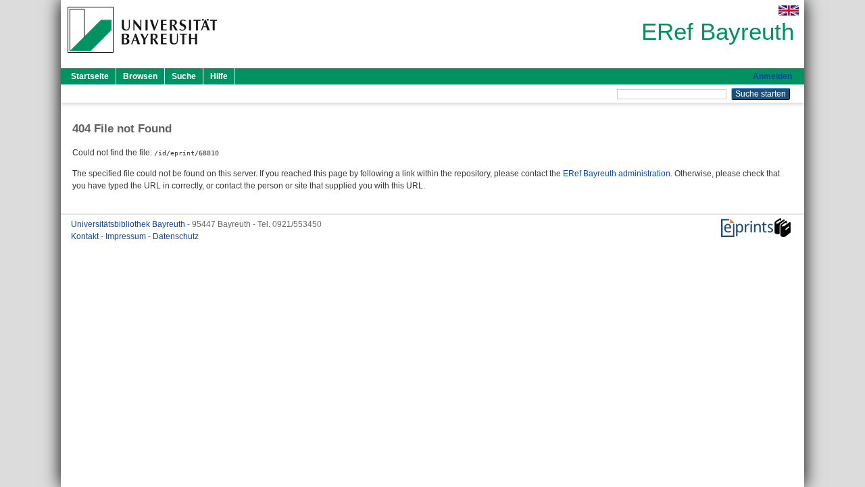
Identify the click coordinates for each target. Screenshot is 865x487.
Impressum (126, 236)
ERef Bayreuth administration (616, 173)
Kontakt (86, 236)
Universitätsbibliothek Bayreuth (129, 224)
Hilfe (219, 76)
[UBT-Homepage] (142, 56)
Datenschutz (176, 236)
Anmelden (772, 76)
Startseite (90, 76)
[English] (788, 10)
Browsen (140, 76)
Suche (184, 76)
